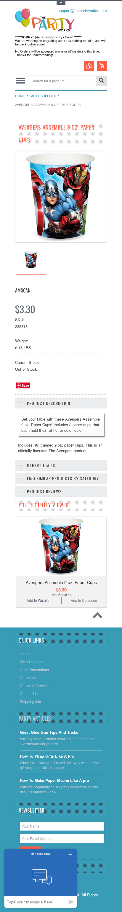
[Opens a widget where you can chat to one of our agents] (40, 878)
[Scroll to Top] (98, 617)
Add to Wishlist (38, 600)
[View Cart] (102, 66)
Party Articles (35, 718)
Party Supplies (42, 95)
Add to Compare (84, 600)
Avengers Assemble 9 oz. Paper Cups (61, 582)
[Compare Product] (89, 66)
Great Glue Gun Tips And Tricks (49, 732)
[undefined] (61, 240)
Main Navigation (20, 81)
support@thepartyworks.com (82, 10)
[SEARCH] (101, 81)
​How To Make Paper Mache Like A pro (54, 780)
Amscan (22, 290)
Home (20, 95)
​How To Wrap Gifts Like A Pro (47, 756)
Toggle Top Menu (61, 3)
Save (25, 385)
